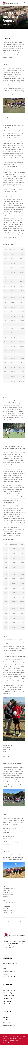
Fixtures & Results (8, 1004)
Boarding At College (8, 995)
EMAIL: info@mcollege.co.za (10, 945)
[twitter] (8, 1043)
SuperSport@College (9, 971)
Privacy (15, 1038)
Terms (20, 1038)
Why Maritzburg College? (10, 963)
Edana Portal (6, 966)
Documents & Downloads (10, 977)
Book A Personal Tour (9, 1025)
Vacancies (5, 974)
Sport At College (7, 1001)
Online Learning (7, 993)
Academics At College (9, 990)
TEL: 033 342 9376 (8, 948)
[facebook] (3, 1043)
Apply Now (6, 1017)
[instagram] (11, 1043)
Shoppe (5, 969)
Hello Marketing (14, 1040)
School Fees (6, 1020)
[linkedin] (5, 1043)
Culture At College (8, 998)
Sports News (7, 24)
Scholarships (6, 1022)
